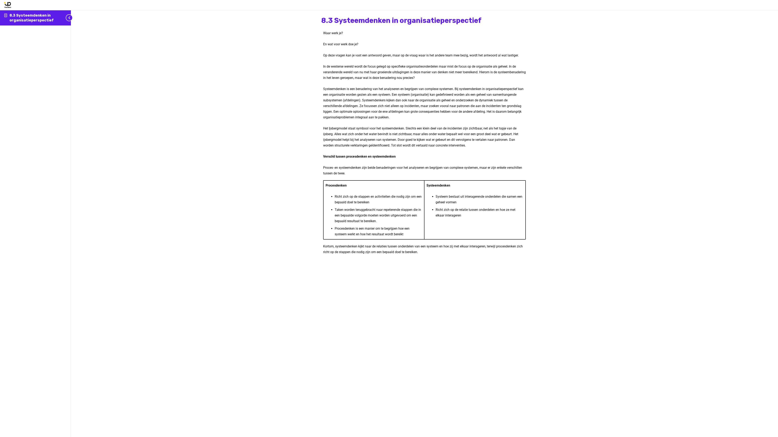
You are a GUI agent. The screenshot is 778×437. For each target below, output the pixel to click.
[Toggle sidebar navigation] (69, 17)
